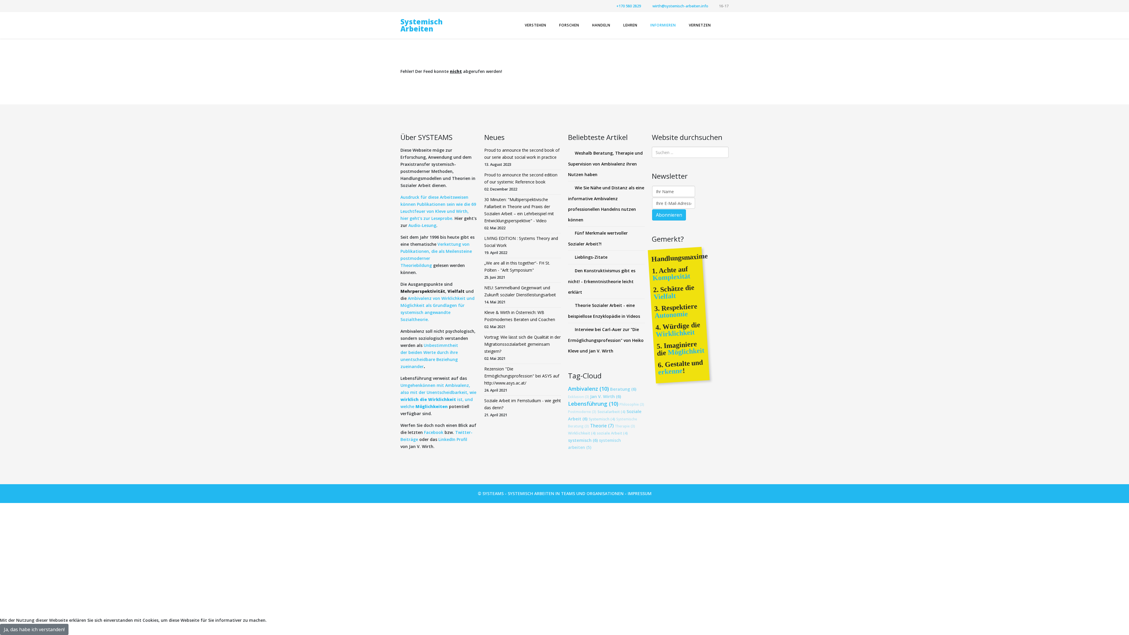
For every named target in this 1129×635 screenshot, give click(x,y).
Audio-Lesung (422, 225)
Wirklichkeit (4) (582, 433)
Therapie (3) (625, 426)
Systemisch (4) (602, 419)
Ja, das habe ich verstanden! (34, 629)
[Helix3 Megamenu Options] (726, 25)
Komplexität (671, 277)
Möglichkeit (685, 352)
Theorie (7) (602, 426)
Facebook (433, 432)
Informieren (663, 25)
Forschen (569, 25)
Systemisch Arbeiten (421, 25)
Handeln (601, 25)
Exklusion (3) (578, 396)
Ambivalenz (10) (588, 388)
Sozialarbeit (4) (611, 411)
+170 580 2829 (628, 6)
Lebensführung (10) (593, 403)
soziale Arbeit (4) (612, 433)
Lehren (630, 25)
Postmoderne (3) (582, 411)
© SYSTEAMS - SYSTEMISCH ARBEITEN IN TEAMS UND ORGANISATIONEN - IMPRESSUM (565, 493)
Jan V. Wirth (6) (605, 396)
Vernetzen (700, 25)
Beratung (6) (623, 389)
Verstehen (535, 25)
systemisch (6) (583, 440)
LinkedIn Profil (452, 439)
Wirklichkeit (675, 333)
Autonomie (671, 315)
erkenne (670, 371)
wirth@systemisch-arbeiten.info (680, 6)
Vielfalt (664, 296)
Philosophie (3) (631, 404)
